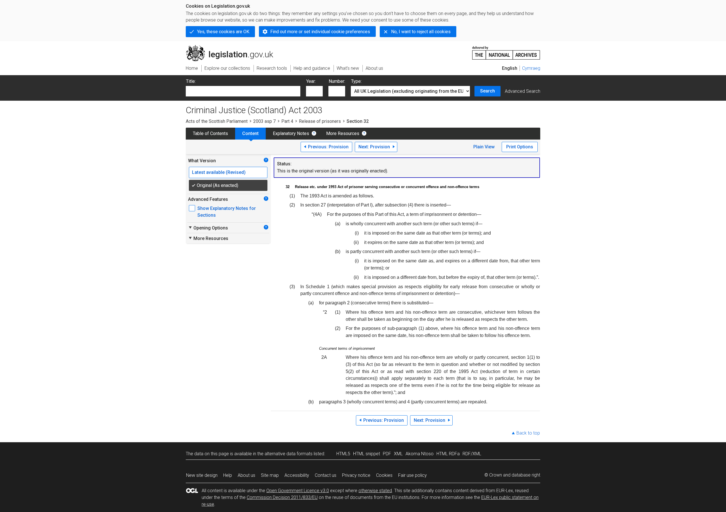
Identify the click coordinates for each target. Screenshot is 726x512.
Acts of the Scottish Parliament (217, 121)
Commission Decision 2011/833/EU (282, 497)
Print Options (519, 146)
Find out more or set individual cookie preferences (320, 31)
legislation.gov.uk (233, 47)
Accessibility (296, 475)
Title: (191, 81)
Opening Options (208, 228)
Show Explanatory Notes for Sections (226, 212)
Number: (337, 81)
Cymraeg (531, 68)
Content (250, 133)
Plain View (484, 146)
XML (398, 453)
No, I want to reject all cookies (421, 31)
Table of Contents (210, 133)
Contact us (325, 475)
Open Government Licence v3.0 (297, 490)
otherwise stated (375, 490)
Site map (270, 475)
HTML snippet (366, 453)
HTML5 (343, 453)
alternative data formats (289, 453)
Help (227, 475)
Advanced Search (522, 91)
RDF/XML (472, 453)
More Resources (342, 133)
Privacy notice (356, 475)
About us (246, 475)
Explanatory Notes (291, 133)
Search (487, 91)
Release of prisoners (320, 121)
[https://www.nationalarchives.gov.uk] (506, 50)
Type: (356, 81)
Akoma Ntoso (420, 453)
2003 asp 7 (264, 121)
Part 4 (287, 121)
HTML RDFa (448, 453)
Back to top (528, 433)
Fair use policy (412, 475)
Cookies (384, 475)
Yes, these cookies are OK (223, 31)
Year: (311, 81)
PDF (387, 453)
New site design (202, 475)
